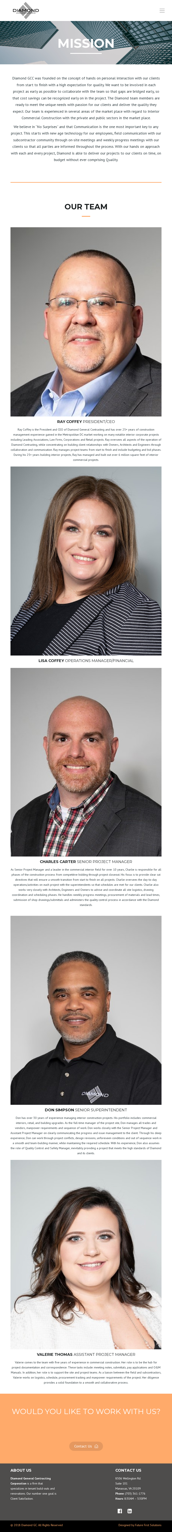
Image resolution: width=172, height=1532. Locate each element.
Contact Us (83, 1446)
